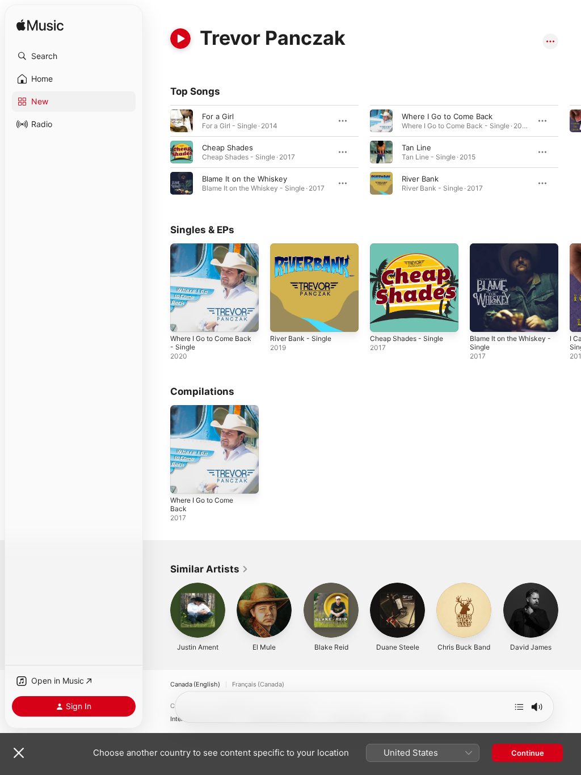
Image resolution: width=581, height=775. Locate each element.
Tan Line (416, 147)
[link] (209, 569)
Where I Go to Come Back (447, 116)
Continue (527, 752)
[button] (73, 56)
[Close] (19, 753)
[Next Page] (570, 152)
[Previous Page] (159, 152)
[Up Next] (519, 707)
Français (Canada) (258, 684)
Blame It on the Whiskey (244, 178)
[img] (40, 25)
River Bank (420, 178)
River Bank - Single (300, 338)
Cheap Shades (227, 147)
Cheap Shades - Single (406, 338)
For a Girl (218, 116)
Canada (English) (195, 684)
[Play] (180, 38)
